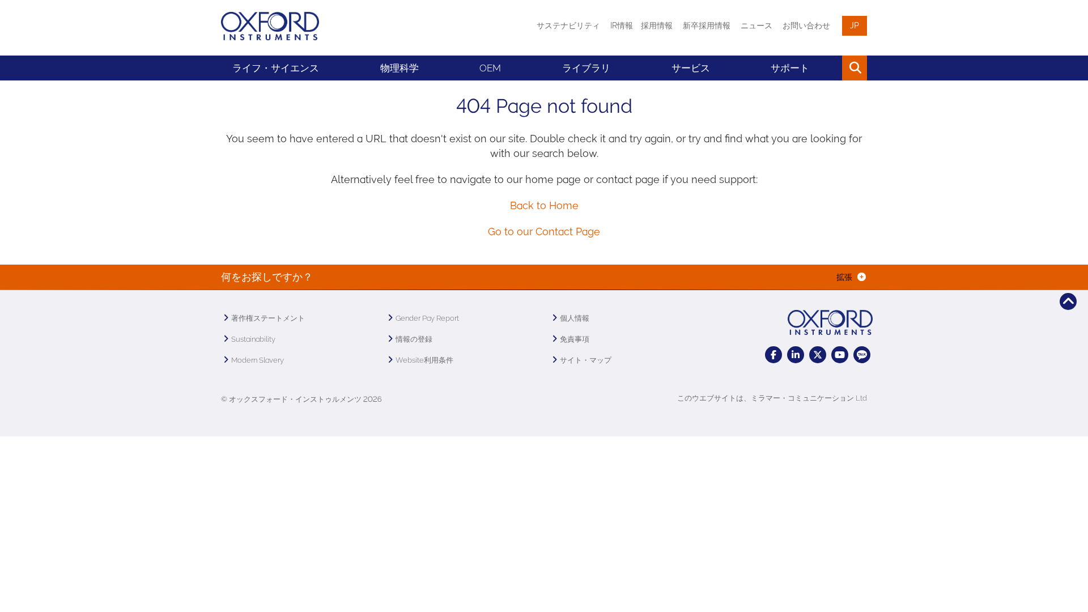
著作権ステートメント (268, 318)
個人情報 (574, 318)
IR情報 (621, 25)
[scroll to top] (1068, 301)
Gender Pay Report (427, 318)
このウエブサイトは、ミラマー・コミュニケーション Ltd (772, 398)
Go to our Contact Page (544, 231)
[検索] (828, 68)
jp (854, 25)
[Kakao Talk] (861, 354)
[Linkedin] (795, 354)
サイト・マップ (585, 360)
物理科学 (399, 68)
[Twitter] (817, 354)
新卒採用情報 (706, 25)
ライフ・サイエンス (275, 68)
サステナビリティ (568, 25)
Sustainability (253, 339)
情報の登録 (414, 339)
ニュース (756, 25)
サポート (790, 68)
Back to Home (544, 205)
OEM (490, 68)
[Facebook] (773, 354)
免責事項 (574, 339)
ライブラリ (586, 68)
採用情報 (657, 25)
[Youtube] (839, 354)
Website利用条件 (424, 360)
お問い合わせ (806, 25)
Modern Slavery (257, 360)
